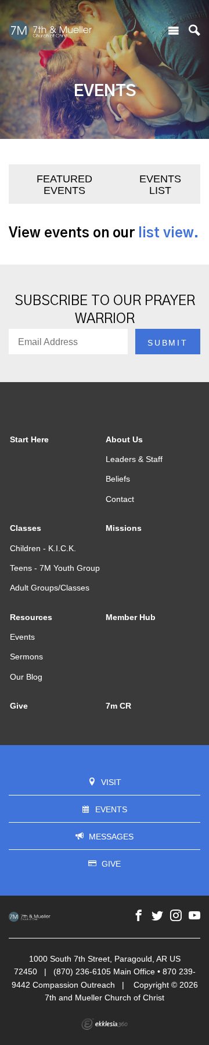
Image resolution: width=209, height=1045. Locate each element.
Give (19, 705)
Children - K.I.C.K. (43, 548)
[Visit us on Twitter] (157, 916)
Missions (124, 528)
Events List (160, 184)
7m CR (118, 705)
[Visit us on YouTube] (194, 916)
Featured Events (64, 184)
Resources (31, 617)
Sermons (26, 656)
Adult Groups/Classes (49, 587)
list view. (168, 233)
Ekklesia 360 (104, 1024)
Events (22, 636)
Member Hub (131, 617)
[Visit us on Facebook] (139, 916)
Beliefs (118, 478)
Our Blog (26, 676)
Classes (25, 528)
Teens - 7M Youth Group (55, 568)
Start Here (29, 439)
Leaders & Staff (134, 459)
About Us (124, 439)
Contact (120, 499)
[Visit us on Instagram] (176, 916)
